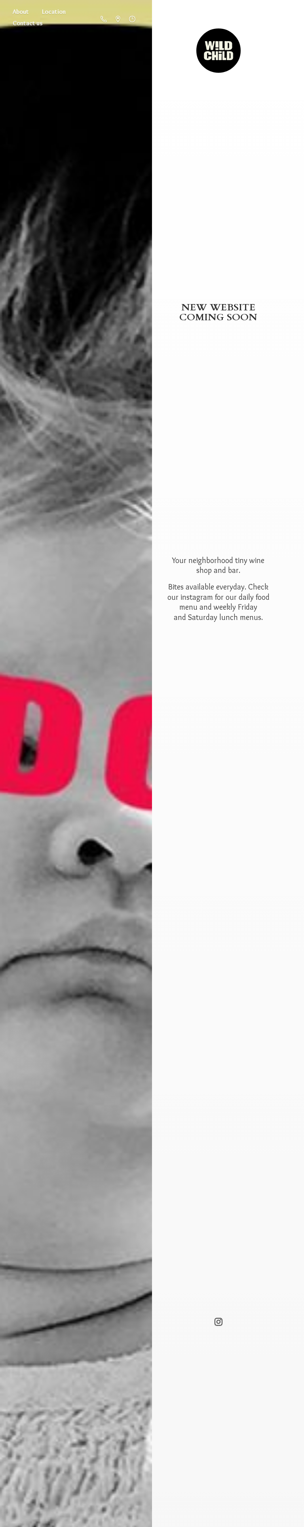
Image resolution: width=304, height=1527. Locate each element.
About (21, 11)
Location (54, 11)
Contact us (28, 23)
